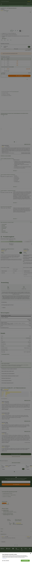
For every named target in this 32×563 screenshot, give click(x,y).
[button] (5, 560)
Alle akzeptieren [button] (25, 560)
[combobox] (30, 553)
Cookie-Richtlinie (4, 558)
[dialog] (16, 557)
